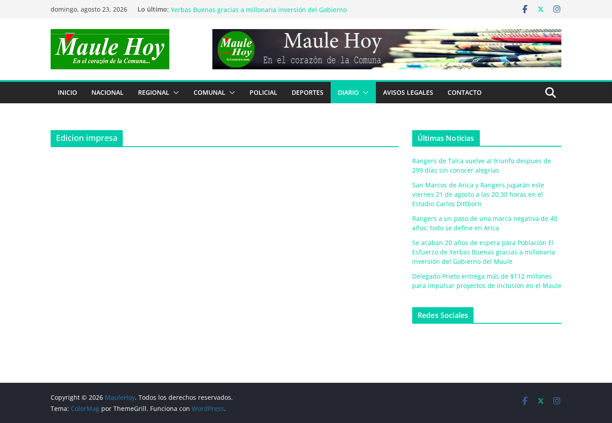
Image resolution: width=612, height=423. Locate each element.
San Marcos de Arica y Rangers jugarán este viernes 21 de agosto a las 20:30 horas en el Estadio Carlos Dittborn (478, 194)
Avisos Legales (408, 92)
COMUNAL (209, 92)
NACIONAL (107, 92)
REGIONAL (153, 92)
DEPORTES (307, 92)
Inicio (67, 92)
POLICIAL (263, 92)
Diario (348, 92)
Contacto (465, 92)
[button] (174, 92)
